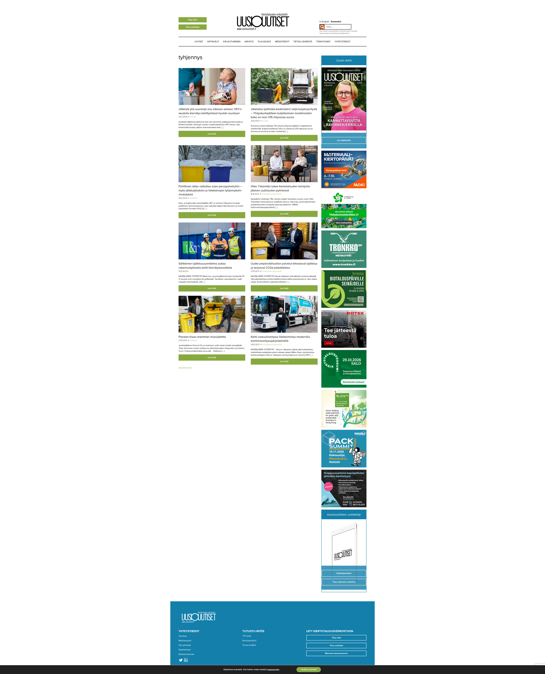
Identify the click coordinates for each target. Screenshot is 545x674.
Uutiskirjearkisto (343, 573)
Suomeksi (336, 21)
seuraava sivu (185, 367)
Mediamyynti (185, 640)
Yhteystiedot (342, 41)
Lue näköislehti (344, 140)
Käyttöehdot (185, 649)
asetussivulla (273, 669)
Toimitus (183, 636)
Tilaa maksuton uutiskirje (344, 582)
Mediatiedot (282, 41)
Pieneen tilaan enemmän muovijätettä (202, 337)
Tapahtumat (323, 41)
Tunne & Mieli (249, 645)
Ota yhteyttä (185, 645)
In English (324, 21)
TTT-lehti (246, 636)
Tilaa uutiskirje (192, 27)
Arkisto (249, 41)
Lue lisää (212, 134)
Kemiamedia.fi (249, 640)
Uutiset (198, 41)
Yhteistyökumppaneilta (271, 194)
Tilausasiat (264, 41)
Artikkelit (213, 41)
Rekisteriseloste (186, 654)
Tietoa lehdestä (302, 41)
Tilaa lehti (192, 20)
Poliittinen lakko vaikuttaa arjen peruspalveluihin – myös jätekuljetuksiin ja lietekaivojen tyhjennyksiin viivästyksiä (210, 190)
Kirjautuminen (231, 41)
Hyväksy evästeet (309, 669)
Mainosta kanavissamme (336, 653)
